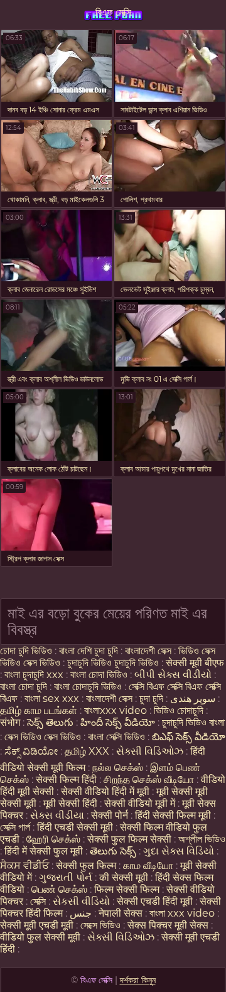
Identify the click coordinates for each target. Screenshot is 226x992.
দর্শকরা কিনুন (138, 980)
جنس (81, 913)
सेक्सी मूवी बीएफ (195, 663)
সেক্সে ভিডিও (100, 925)
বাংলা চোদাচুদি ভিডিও (89, 687)
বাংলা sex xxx (51, 698)
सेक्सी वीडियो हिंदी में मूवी (106, 791)
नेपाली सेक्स (121, 913)
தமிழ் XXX (87, 751)
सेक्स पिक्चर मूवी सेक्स (167, 925)
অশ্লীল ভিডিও (201, 839)
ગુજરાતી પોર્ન (65, 877)
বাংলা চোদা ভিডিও (100, 675)
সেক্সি (39, 901)
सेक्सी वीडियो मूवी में (141, 803)
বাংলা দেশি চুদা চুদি (88, 651)
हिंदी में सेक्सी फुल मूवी (43, 851)
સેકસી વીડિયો (81, 901)
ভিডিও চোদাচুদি (180, 710)
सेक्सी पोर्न (109, 815)
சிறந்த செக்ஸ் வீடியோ (150, 779)
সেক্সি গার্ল (15, 827)
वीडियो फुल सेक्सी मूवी (40, 937)
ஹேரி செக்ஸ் (54, 839)
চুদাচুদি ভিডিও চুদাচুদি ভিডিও (113, 663)
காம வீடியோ (148, 865)
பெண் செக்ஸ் (59, 889)
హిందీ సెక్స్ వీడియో (117, 722)
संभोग (10, 722)
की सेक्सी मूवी (125, 877)
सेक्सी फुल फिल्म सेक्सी (129, 839)
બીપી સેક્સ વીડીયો (173, 675)
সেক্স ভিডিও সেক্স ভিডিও (42, 737)
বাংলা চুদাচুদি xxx (35, 675)
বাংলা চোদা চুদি (25, 687)
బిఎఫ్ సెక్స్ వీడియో (188, 737)
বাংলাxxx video (115, 710)
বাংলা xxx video (182, 913)
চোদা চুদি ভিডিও (26, 651)
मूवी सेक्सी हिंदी (70, 803)
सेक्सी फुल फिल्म (86, 865)
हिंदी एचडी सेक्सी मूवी (75, 827)
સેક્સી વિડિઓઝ (149, 751)
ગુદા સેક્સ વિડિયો (178, 851)
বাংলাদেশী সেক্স (148, 651)
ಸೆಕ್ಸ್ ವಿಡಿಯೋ (31, 751)
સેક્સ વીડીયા (57, 815)
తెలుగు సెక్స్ (113, 851)
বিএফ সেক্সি (113, 12)
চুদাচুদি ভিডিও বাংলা (193, 722)
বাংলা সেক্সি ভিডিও (118, 737)
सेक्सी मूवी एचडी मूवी (36, 925)
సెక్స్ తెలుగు (50, 722)
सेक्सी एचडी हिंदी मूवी (156, 901)
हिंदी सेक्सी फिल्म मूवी (173, 815)
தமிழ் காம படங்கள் (38, 710)
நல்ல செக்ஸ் (117, 768)
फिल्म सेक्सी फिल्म (126, 889)
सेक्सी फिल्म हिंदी (66, 779)
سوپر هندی (192, 698)
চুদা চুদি (151, 698)
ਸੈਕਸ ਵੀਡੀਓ (24, 865)
